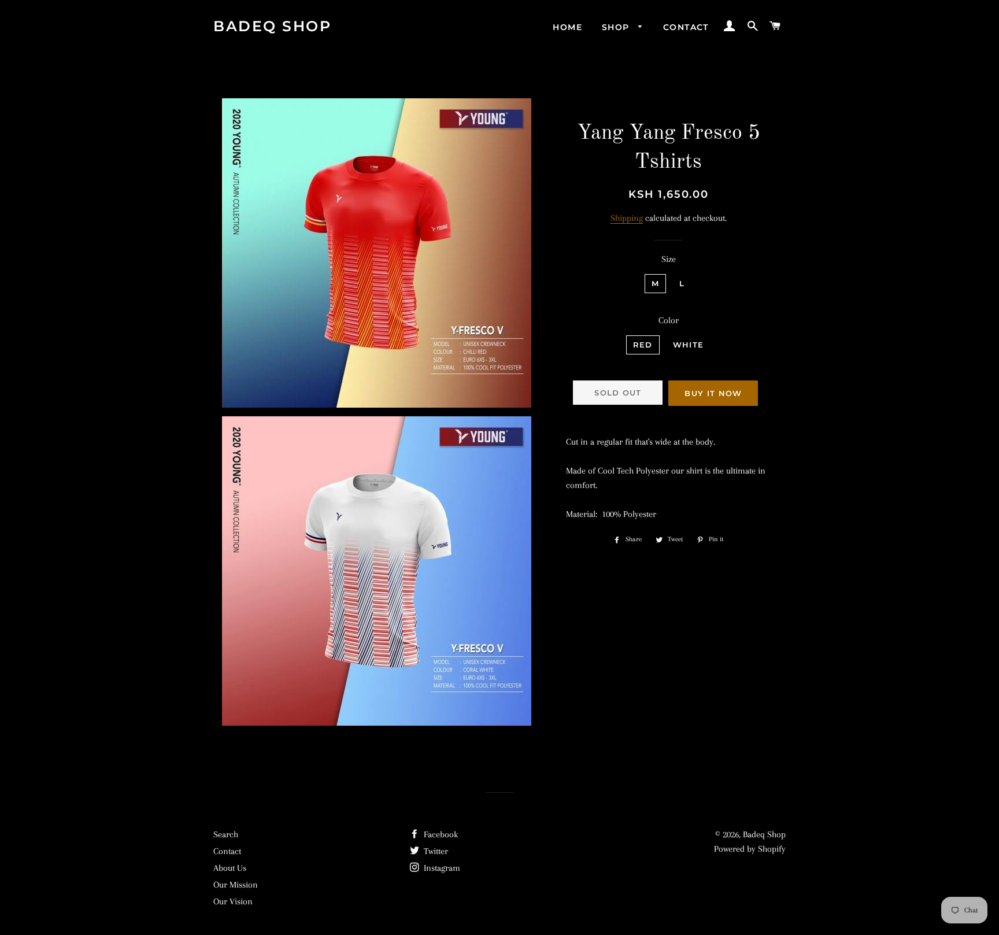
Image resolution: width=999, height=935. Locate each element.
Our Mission (235, 884)
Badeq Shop (272, 26)
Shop (617, 27)
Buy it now (713, 393)
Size (668, 259)
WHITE (688, 344)
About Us (229, 868)
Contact (686, 27)
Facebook (439, 834)
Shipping (626, 218)
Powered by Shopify (750, 849)
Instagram (440, 868)
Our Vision (233, 901)
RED (643, 344)
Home (567, 27)
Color (668, 320)
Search (225, 834)
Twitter (434, 851)
